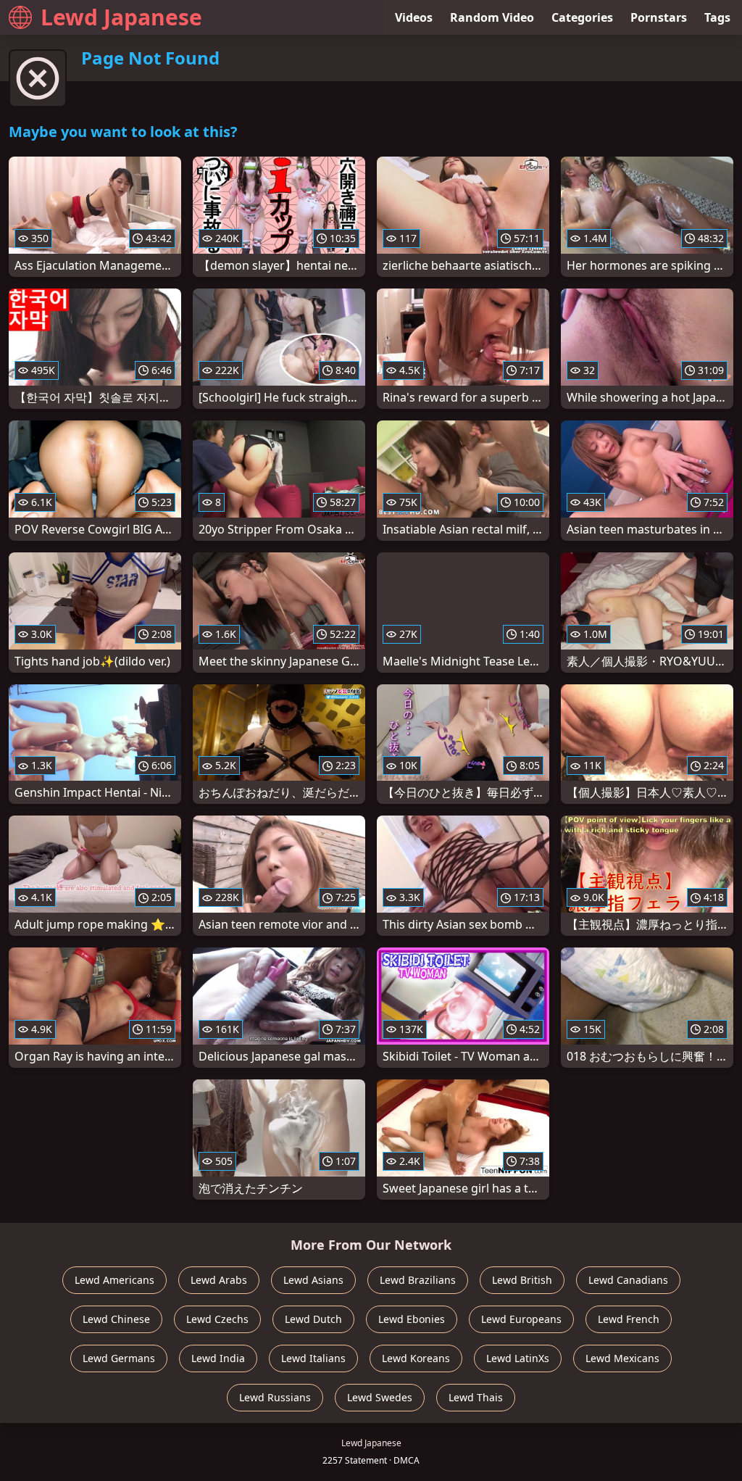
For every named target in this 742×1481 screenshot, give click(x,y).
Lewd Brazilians (418, 1280)
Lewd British (522, 1280)
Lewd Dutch (313, 1319)
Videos (414, 17)
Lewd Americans (114, 1280)
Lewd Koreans (416, 1358)
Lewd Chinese (116, 1319)
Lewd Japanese (121, 17)
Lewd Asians (313, 1280)
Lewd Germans (119, 1358)
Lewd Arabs (219, 1280)
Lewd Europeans (521, 1319)
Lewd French (628, 1319)
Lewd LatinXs (517, 1358)
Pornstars (658, 17)
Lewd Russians (275, 1397)
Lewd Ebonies (411, 1319)
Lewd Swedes (379, 1397)
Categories (582, 17)
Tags (717, 17)
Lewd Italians (313, 1358)
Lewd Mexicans (622, 1358)
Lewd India (218, 1358)
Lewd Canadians (628, 1280)
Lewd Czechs (217, 1319)
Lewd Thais (476, 1397)
